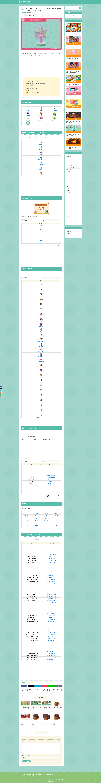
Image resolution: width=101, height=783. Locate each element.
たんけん (56, 525)
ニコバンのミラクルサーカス (52, 640)
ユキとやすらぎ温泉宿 (52, 653)
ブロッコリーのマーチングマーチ (51, 598)
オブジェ (68, 192)
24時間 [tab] (69, 15)
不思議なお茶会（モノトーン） (51, 651)
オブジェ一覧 (28, 120)
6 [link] (56, 495)
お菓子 (69, 212)
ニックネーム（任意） (26, 755)
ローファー (36, 525)
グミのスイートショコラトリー (51, 592)
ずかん (28, 125)
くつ (36, 523)
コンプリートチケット (71, 197)
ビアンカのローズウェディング (51, 562)
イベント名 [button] (50, 464)
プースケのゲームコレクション (51, 556)
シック (41, 236)
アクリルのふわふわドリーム (52, 611)
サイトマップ (48, 779)
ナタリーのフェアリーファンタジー (52, 596)
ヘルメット (36, 513)
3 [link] (50, 245)
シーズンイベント (70, 158)
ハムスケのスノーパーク (51, 590)
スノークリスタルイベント (51, 475)
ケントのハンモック (41, 351)
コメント (24, 741)
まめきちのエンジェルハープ (41, 407)
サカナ (69, 204)
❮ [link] (45, 245)
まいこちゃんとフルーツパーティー (51, 487)
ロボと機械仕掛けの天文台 (51, 632)
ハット (36, 511)
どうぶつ (68, 171)
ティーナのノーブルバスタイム (51, 571)
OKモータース (26, 527)
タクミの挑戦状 (70, 169)
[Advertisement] (41, 66)
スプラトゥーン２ (51, 573)
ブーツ (56, 523)
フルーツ (46, 527)
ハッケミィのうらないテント (41, 326)
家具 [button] (40, 280)
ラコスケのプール (41, 361)
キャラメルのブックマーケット (51, 577)
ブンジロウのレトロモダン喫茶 (51, 600)
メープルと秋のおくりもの (51, 634)
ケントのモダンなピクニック (51, 490)
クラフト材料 (70, 202)
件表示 (26, 220)
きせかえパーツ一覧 (54, 120)
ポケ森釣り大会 (30, 682)
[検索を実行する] (80, 8)
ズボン (26, 522)
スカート (36, 522)
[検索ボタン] (81, 2)
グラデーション (26, 518)
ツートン (41, 231)
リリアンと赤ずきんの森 (51, 569)
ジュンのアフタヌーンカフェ (52, 550)
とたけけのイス (41, 336)
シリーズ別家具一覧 (31, 85)
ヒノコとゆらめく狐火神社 (51, 625)
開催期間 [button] (31, 464)
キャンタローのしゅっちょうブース (41, 311)
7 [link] (58, 495)
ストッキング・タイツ (26, 523)
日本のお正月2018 (51, 468)
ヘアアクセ (46, 513)
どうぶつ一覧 (28, 115)
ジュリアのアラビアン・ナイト (51, 619)
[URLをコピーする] (58, 686)
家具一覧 (28, 110)
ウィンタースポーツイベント (51, 471)
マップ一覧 (54, 115)
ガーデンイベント (70, 160)
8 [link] (58, 245)
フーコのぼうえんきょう (41, 341)
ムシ (68, 206)
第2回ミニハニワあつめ (51, 492)
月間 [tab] (78, 15)
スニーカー (46, 523)
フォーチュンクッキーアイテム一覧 (33, 92)
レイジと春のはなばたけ (51, 477)
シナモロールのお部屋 (52, 617)
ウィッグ (36, 515)
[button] (24, 686)
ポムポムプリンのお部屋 (51, 621)
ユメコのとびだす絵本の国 (51, 649)
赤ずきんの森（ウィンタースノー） (52, 655)
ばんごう (36, 520)
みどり (41, 242)
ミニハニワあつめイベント (71, 165)
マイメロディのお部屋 (52, 623)
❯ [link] (60, 245)
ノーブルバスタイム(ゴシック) (51, 606)
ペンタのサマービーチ (52, 564)
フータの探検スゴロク (71, 181)
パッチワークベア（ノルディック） (52, 588)
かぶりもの (56, 511)
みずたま (41, 240)
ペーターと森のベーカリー (51, 630)
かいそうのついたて (41, 159)
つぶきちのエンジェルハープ (41, 412)
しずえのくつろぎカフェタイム (51, 579)
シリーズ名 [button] (40, 223)
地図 (68, 214)
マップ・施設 (69, 173)
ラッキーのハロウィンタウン (52, 636)
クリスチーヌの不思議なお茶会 (51, 602)
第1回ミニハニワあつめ (51, 485)
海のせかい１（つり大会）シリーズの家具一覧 (36, 83)
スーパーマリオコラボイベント (51, 479)
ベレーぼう (26, 513)
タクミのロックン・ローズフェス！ (51, 473)
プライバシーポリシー (54, 779)
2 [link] (48, 245)
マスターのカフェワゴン (41, 346)
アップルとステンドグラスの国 (51, 594)
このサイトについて (41, 779)
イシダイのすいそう (41, 154)
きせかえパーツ (70, 221)
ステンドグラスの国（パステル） (51, 642)
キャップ (26, 511)
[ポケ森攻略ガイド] (27, 2)
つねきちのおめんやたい (41, 356)
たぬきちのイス (41, 331)
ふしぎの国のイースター (51, 483)
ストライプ (41, 229)
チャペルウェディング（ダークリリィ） (51, 638)
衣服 (68, 188)
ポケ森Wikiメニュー (31, 81)
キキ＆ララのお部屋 (51, 628)
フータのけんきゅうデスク (41, 321)
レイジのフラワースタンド (41, 366)
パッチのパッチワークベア (51, 558)
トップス (46, 515)
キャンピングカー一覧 (41, 120)
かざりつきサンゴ (41, 144)
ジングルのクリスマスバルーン (41, 381)
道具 (68, 216)
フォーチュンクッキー (71, 167)
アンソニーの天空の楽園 (51, 609)
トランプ (26, 520)
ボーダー (46, 518)
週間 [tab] (73, 15)
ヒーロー (56, 527)
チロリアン (46, 525)
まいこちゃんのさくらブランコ (41, 397)
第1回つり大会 (51, 481)
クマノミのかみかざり (41, 174)
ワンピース (56, 515)
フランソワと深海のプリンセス (51, 613)
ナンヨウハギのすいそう (41, 164)
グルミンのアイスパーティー (52, 566)
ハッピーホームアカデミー (72, 179)
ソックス (46, 522)
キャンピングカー (70, 218)
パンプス (26, 525)
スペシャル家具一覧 (31, 87)
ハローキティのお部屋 (52, 615)
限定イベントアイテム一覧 (32, 88)
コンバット (56, 518)
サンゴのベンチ (41, 149)
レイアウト (69, 156)
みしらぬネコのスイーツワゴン (41, 316)
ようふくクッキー (51, 545)
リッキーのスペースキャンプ (52, 554)
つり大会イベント (70, 163)
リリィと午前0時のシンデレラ (51, 644)
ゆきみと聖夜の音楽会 (52, 647)
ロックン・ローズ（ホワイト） (51, 585)
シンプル (41, 238)
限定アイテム (69, 190)
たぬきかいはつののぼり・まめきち (41, 285)
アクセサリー (26, 515)
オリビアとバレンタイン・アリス (51, 657)
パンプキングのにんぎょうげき (41, 371)
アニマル (56, 520)
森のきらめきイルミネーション (51, 581)
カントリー (41, 225)
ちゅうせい (36, 527)
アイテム (23, 12)
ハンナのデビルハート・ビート (51, 604)
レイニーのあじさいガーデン (52, 560)
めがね (56, 513)
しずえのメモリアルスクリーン (41, 376)
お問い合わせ (61, 779)
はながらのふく (46, 520)
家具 (68, 186)
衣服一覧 (28, 90)
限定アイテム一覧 (54, 110)
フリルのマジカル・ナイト (51, 575)
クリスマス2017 (51, 466)
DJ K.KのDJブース (41, 402)
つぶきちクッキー (51, 547)
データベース (69, 223)
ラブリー (41, 227)
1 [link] (58, 420)
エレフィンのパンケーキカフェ (51, 659)
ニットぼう (46, 511)
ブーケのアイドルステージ (51, 552)
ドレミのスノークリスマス (51, 583)
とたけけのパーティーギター (41, 417)
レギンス (56, 522)
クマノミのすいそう (41, 169)
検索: (43, 220)
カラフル (41, 234)
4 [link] (52, 245)
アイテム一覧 (41, 115)
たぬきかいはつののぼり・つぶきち (41, 290)
